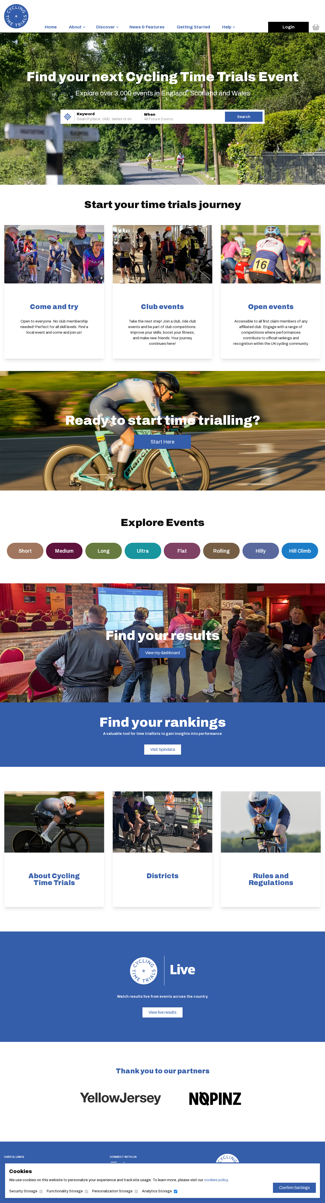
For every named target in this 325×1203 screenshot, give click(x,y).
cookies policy (216, 1180)
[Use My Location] (67, 117)
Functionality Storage (65, 1191)
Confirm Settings (294, 1187)
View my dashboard (162, 653)
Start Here (162, 442)
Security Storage (23, 1191)
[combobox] (101, 119)
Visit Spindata (162, 749)
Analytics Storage (157, 1191)
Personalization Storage (112, 1191)
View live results (162, 1012)
